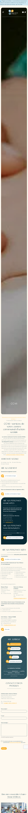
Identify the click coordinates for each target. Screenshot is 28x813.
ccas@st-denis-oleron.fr (10, 703)
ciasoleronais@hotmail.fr (20, 598)
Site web (7, 629)
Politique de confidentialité (15, 742)
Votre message (4, 722)
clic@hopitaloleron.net (10, 625)
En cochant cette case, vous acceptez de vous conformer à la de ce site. (14, 742)
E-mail (3, 715)
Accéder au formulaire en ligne (12, 493)
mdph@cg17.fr (9, 522)
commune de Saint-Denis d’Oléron (15, 454)
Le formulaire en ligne (10, 475)
